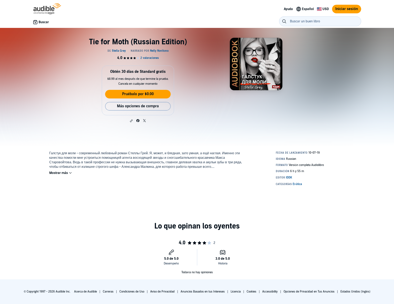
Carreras (108, 291)
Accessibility (270, 291)
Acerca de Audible (85, 291)
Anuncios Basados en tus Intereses (203, 291)
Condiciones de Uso (131, 291)
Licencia (236, 291)
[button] (131, 120)
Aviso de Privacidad (162, 291)
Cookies (251, 291)
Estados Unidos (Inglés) (355, 291)
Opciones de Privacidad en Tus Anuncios (309, 291)
